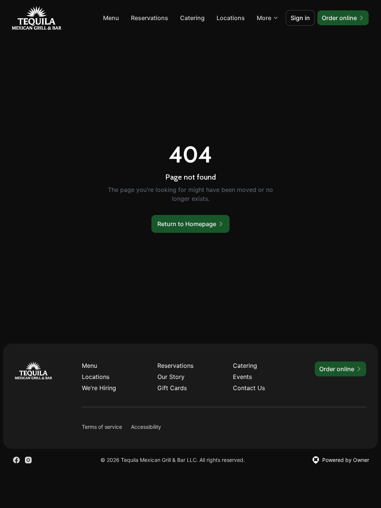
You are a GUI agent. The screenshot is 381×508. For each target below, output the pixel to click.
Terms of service (102, 427)
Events (242, 376)
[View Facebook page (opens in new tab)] (16, 460)
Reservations (149, 18)
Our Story (171, 376)
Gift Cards (172, 388)
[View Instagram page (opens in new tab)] (28, 460)
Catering (192, 18)
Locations (231, 18)
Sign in (300, 18)
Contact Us (249, 388)
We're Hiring (99, 388)
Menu (111, 18)
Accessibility (146, 427)
